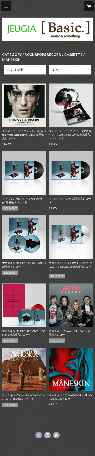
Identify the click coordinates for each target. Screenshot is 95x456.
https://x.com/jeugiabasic (38, 435)
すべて (57, 70)
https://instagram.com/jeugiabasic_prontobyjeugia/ (47, 435)
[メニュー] (6, 6)
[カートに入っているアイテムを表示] (89, 6)
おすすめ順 (15, 70)
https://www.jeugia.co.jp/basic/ (56, 435)
